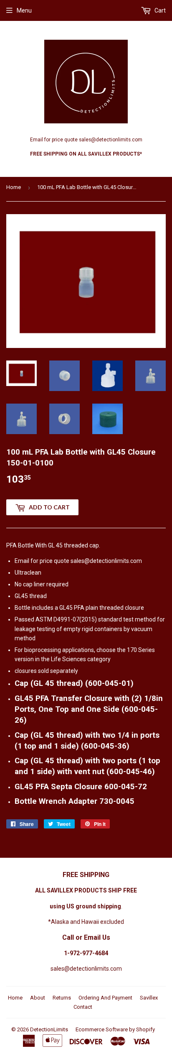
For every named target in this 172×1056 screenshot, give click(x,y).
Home (13, 187)
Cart (159, 10)
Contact (82, 1007)
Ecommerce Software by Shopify (115, 1029)
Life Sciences (68, 659)
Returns (62, 998)
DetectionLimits (49, 1029)
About (37, 998)
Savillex (149, 998)
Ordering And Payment (105, 998)
